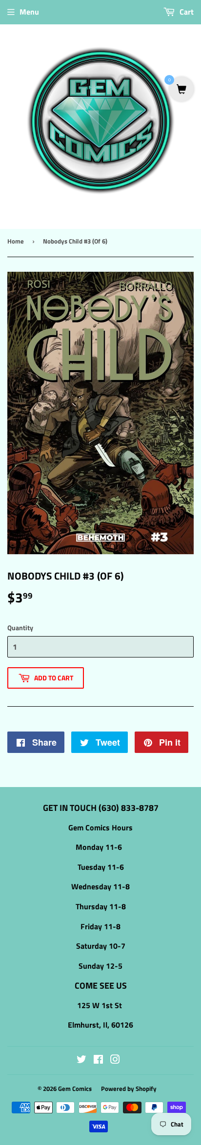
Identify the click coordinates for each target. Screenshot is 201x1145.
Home (15, 241)
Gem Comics (75, 1088)
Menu (29, 12)
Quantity (20, 627)
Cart (186, 12)
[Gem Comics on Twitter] (81, 1060)
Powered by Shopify (129, 1088)
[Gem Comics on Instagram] (115, 1060)
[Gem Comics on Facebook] (98, 1060)
